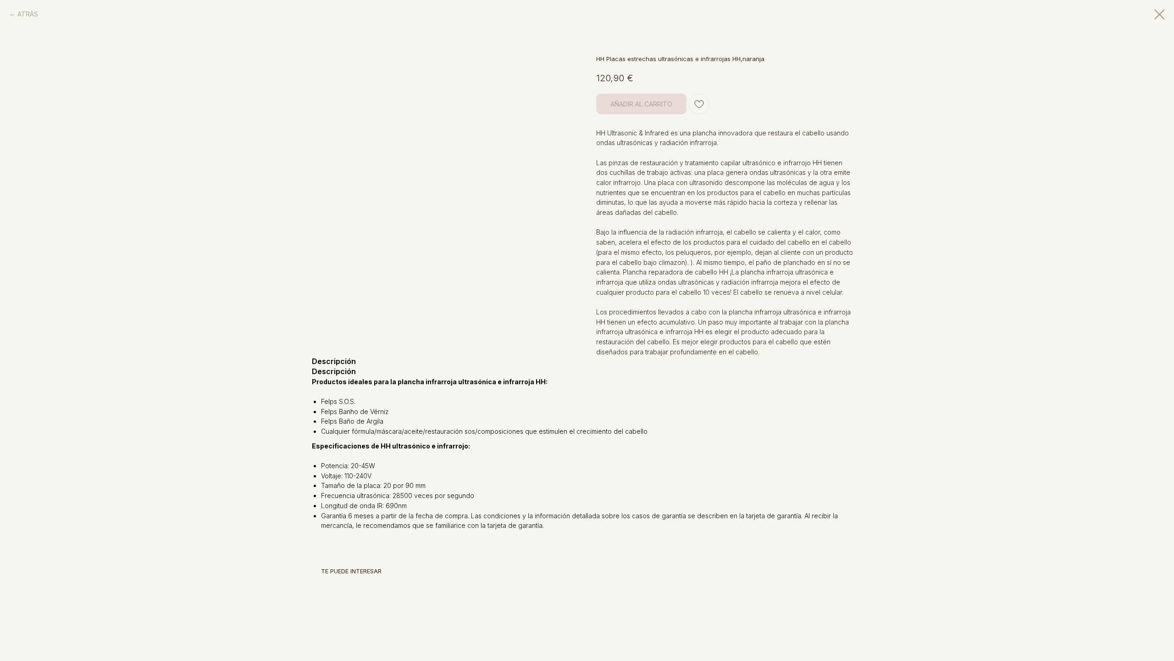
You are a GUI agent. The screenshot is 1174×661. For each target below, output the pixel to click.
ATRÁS (27, 14)
